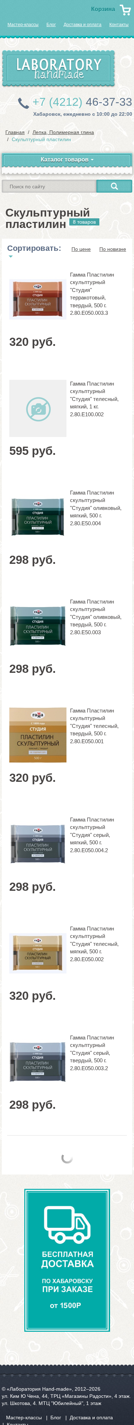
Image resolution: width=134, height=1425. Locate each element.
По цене (81, 249)
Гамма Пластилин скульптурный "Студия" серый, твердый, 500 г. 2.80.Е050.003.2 (92, 1052)
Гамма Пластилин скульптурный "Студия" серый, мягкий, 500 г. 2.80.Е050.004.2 (92, 834)
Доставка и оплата (82, 24)
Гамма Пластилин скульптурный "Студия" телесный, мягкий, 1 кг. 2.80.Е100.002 (94, 399)
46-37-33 (82, 101)
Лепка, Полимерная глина (63, 132)
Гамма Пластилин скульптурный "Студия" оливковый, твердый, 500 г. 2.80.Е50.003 (95, 617)
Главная (15, 132)
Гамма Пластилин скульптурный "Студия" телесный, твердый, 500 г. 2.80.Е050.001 (94, 725)
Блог (51, 24)
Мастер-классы (23, 24)
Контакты (119, 24)
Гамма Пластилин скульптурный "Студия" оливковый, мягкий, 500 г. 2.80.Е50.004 (95, 508)
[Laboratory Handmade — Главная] (58, 69)
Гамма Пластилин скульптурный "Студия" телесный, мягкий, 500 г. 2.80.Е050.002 (94, 943)
